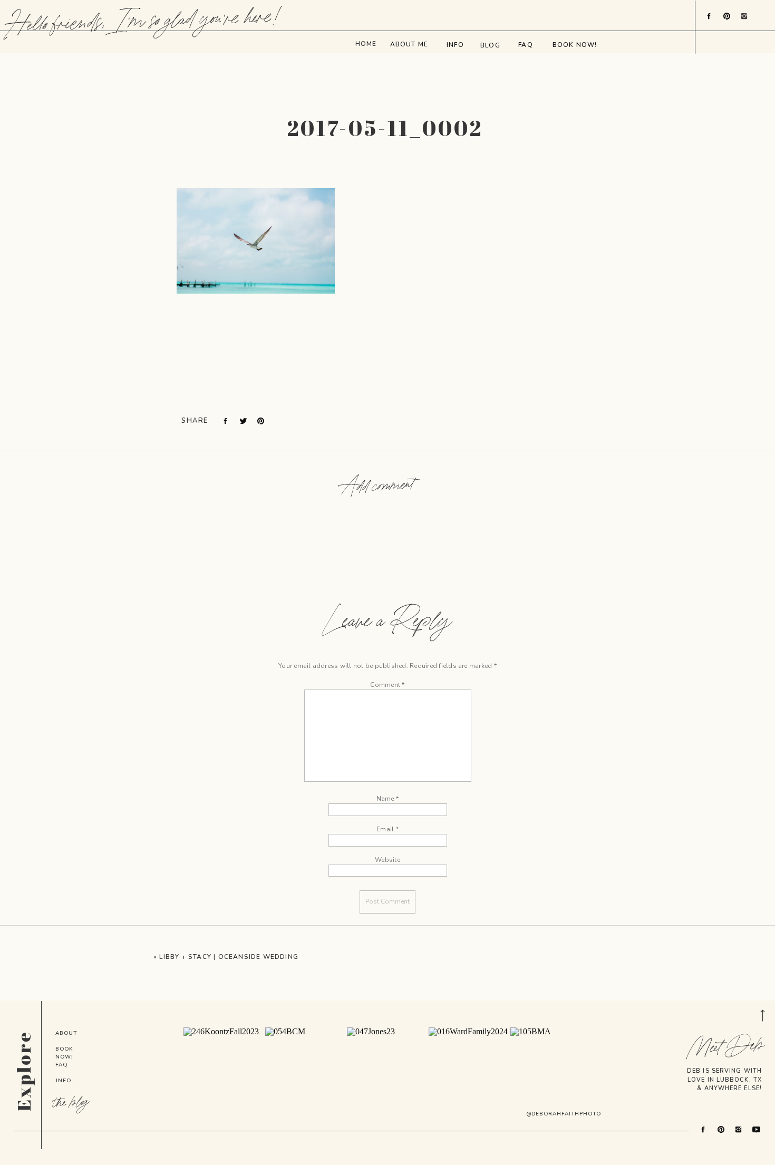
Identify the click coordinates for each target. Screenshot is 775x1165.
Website (387, 860)
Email (387, 829)
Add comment (378, 486)
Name (387, 798)
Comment (387, 685)
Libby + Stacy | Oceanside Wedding (228, 957)
